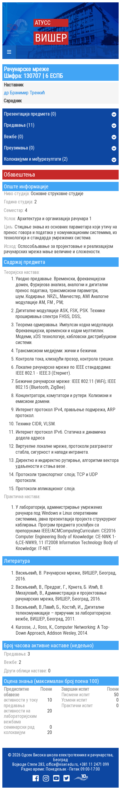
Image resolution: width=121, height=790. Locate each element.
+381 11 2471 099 (94, 764)
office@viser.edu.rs (62, 764)
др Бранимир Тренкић (24, 93)
